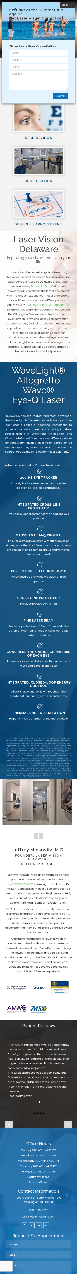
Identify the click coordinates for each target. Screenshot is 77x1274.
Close (67, 5)
